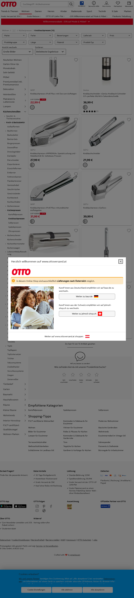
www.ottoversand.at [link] (64, 336)
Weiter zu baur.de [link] (84, 296)
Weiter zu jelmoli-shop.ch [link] (84, 314)
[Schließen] (121, 261)
